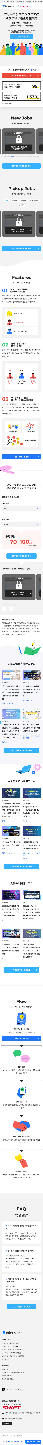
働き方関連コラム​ (8, 1376)
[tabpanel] (18, 141)
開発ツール (6, 853)
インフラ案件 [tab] (34, 200)
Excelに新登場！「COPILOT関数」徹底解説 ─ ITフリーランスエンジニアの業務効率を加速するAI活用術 (32, 933)
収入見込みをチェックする (21, 75)
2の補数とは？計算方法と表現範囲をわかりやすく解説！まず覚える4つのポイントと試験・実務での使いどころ (11, 793)
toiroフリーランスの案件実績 (11, 1353)
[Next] (11, 609)
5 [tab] (19, 156)
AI (2, 920)
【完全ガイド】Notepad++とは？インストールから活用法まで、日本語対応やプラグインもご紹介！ (31, 793)
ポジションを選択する (21, 36)
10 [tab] (37, 156)
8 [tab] (30, 156)
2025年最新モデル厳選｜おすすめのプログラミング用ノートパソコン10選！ (31, 673)
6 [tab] (23, 156)
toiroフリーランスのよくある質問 (31, 737)
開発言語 (5, 503)
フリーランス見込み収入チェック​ (13, 1372)
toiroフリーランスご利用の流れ (12, 1349)
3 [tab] (12, 156)
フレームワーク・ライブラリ (31, 854)
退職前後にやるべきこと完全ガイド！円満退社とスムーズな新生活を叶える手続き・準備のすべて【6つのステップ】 (11, 714)
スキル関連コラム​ (8, 1379)
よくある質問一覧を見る (21, 1307)
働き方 (4, 742)
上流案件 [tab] (15, 200)
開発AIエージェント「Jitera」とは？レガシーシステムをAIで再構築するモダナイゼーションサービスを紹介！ (31, 895)
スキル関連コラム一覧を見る (21, 866)
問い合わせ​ (5, 1359)
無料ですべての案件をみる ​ (21, 166)
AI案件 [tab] (6, 200)
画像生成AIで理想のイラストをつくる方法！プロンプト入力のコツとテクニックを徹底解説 (11, 894)
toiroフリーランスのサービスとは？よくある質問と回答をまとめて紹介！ (31, 712)
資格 (3, 821)
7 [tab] (27, 156)
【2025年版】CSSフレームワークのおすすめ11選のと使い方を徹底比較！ (31, 829)
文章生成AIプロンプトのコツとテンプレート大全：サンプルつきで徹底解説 (11, 932)
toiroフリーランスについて (11, 1343)
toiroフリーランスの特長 (10, 1346)
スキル (25, 821)
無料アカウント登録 (22, 457)
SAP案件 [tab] (21, 205)
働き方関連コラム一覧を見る (21, 750)
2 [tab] (9, 156)
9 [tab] (34, 156)
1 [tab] (5, 156)
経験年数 (5, 519)
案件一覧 (5, 1369)
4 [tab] (16, 156)
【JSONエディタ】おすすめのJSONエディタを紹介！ (11, 828)
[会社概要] (7, 1423)
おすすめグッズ (7, 704)
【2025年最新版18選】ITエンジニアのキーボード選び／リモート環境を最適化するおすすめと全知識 (11, 674)
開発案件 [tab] (24, 200)
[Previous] (4, 609)
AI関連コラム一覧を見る (21, 970)
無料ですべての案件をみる (21, 556)
